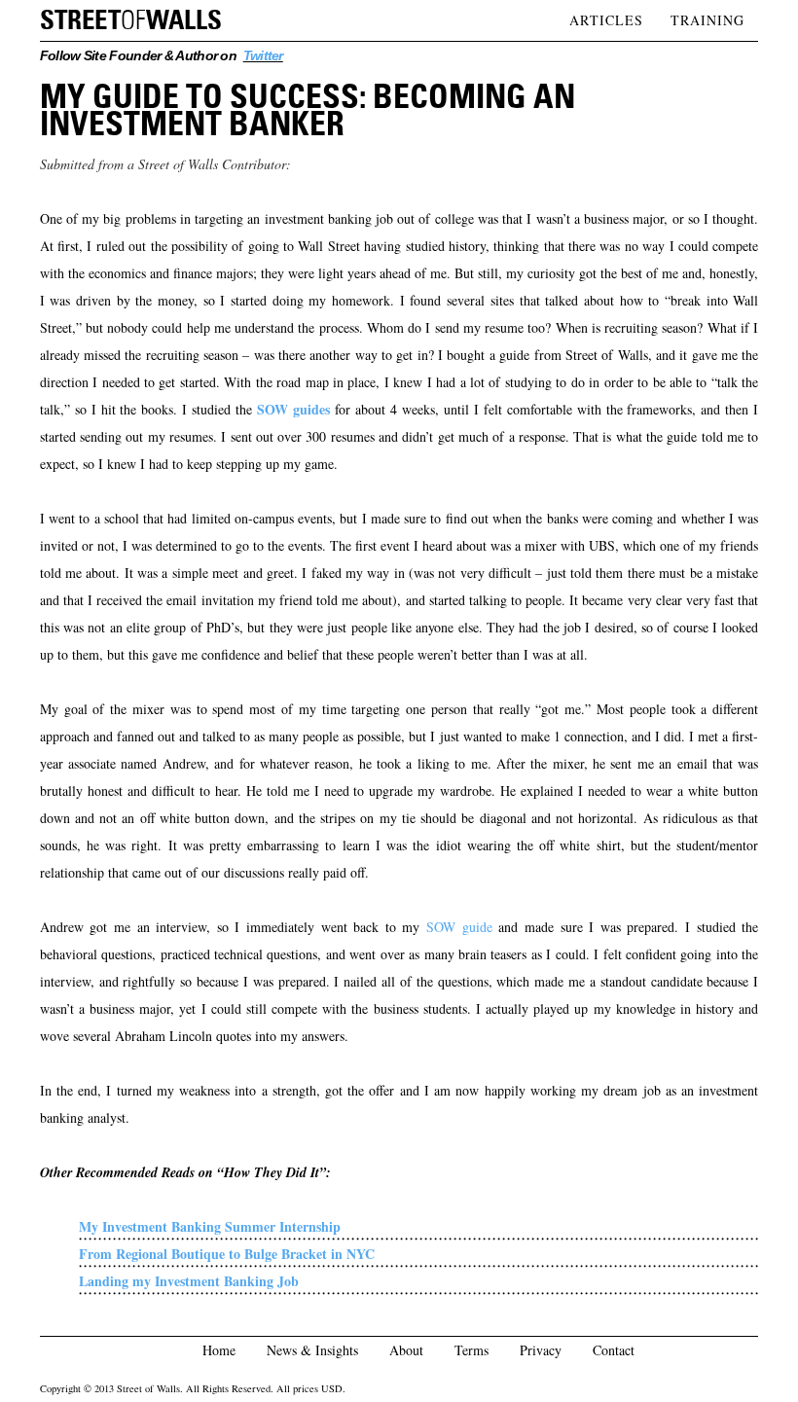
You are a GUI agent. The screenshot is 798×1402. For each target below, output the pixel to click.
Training (707, 20)
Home (219, 1350)
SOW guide (459, 926)
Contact (614, 1350)
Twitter (263, 55)
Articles (606, 20)
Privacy (541, 1350)
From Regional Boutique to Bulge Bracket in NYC (227, 1253)
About (406, 1350)
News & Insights (312, 1350)
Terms (471, 1350)
